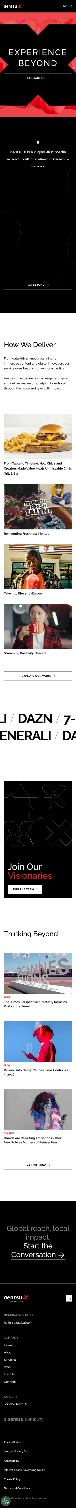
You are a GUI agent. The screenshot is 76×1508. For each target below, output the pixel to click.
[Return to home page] (12, 6)
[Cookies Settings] (6, 1501)
